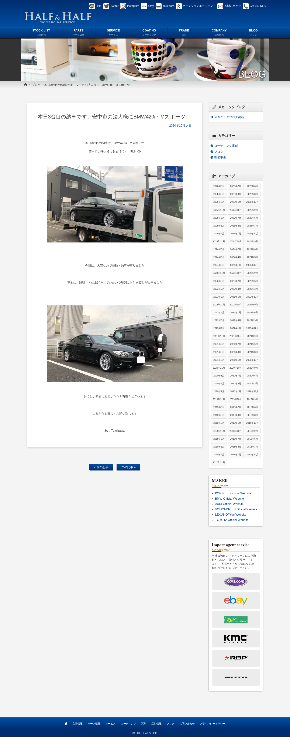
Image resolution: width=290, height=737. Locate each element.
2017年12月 (252, 454)
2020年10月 (235, 367)
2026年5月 (218, 194)
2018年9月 (252, 431)
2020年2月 (218, 391)
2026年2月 (218, 202)
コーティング (128, 723)
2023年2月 (218, 296)
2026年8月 (218, 186)
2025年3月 (252, 225)
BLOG (253, 32)
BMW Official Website (229, 498)
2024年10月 (235, 241)
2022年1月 (235, 328)
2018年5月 (218, 446)
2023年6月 (252, 281)
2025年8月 (218, 218)
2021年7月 (235, 344)
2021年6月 (252, 344)
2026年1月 (235, 202)
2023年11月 (219, 273)
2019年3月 (252, 415)
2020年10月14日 (180, 125)
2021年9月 (252, 336)
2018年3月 (252, 446)
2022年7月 (235, 312)
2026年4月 (235, 194)
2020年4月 (235, 383)
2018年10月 (235, 431)
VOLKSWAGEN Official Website (236, 509)
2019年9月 (252, 399)
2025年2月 (218, 233)
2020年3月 (252, 383)
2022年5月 (218, 320)
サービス (111, 723)
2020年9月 (252, 367)
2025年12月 (252, 202)
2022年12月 (252, 296)
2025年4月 (235, 225)
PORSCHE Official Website (233, 493)
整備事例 (220, 157)
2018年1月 (235, 454)
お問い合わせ (187, 723)
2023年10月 (235, 273)
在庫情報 (77, 723)
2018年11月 (219, 431)
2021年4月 (235, 352)
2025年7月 (235, 218)
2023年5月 (218, 289)
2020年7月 (235, 375)
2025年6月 (252, 218)
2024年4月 (235, 257)
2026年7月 (235, 186)
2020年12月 (252, 360)
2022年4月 (235, 320)
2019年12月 (252, 391)
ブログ (36, 85)
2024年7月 (235, 249)
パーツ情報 (94, 723)
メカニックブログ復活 (229, 117)
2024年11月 (219, 241)
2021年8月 (218, 344)
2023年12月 (252, 265)
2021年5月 (218, 352)
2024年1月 (235, 265)
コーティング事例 (226, 145)
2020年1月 (235, 391)
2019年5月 (218, 415)
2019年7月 (235, 407)
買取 (143, 723)
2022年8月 (218, 312)
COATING (149, 32)
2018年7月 (235, 439)
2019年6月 (252, 407)
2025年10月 (235, 210)
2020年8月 (218, 375)
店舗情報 (156, 723)
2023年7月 (235, 281)
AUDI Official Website (229, 504)
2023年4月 (235, 289)
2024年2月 (218, 265)
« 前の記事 (101, 467)
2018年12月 (252, 423)
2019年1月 (235, 423)
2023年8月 (218, 281)
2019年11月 (219, 399)
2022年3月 (252, 320)
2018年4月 (235, 446)
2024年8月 (218, 249)
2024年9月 (252, 241)
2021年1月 (235, 360)
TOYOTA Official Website (232, 520)
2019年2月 (218, 423)
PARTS (78, 32)
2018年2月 (218, 454)
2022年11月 (219, 304)
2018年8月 (218, 439)
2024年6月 (252, 249)
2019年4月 (235, 415)
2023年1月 (235, 296)
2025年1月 (235, 233)
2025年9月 (252, 210)
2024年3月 (252, 257)
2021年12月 (252, 328)
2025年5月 (218, 225)
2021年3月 (252, 352)
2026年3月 (252, 194)
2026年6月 (252, 186)
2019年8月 (218, 407)
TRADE (184, 32)
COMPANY (219, 32)
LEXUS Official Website (230, 514)
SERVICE (113, 32)
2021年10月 (235, 336)
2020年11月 (219, 367)
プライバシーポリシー (212, 723)
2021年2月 (218, 360)
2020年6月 (252, 375)
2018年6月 (252, 439)
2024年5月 (218, 257)
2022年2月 (218, 328)
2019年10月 (235, 399)
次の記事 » (128, 467)
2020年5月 (218, 383)
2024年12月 (252, 233)
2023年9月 (252, 273)
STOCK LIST (41, 32)
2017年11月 (219, 462)
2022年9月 (252, 304)
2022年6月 (252, 312)
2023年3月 (252, 289)
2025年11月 (219, 210)
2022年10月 (235, 304)
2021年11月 (219, 336)
